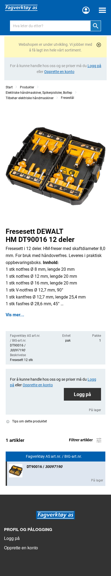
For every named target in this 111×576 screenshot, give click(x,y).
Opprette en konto (21, 547)
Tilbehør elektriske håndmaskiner (30, 98)
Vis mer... (15, 315)
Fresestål (67, 98)
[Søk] (95, 25)
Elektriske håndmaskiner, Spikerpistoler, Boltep (39, 93)
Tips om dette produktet (29, 421)
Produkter (27, 87)
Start (9, 87)
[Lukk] (98, 44)
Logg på (82, 394)
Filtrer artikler (81, 440)
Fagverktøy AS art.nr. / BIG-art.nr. (54, 456)
